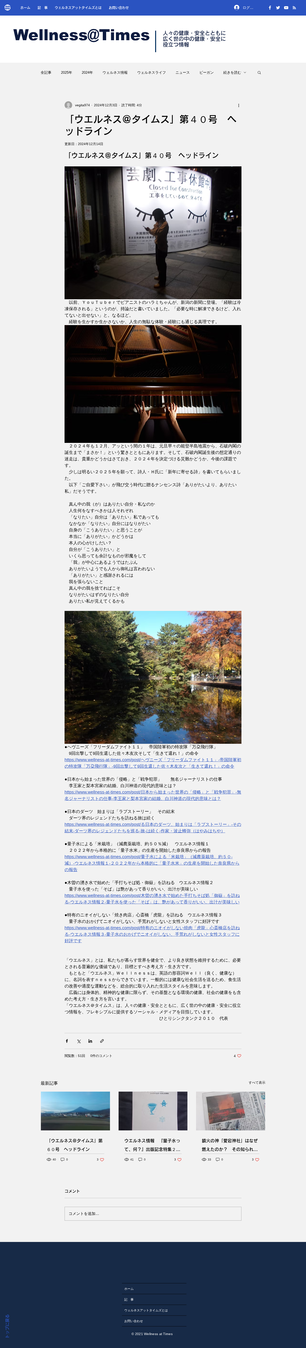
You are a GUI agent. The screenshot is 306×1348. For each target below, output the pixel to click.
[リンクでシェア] (102, 1041)
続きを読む (232, 72)
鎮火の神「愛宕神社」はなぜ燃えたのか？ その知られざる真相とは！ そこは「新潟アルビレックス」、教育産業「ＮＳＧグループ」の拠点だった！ (230, 1146)
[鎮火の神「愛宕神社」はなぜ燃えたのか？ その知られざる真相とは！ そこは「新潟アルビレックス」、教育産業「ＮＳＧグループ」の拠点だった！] (230, 1111)
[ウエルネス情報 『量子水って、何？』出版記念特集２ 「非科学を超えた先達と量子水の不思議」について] (153, 1111)
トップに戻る (7, 1326)
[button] (259, 72)
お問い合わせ (133, 1321)
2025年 (66, 72)
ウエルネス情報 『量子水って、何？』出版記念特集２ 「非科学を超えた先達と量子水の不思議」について (152, 1146)
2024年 (87, 72)
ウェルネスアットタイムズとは (146, 1310)
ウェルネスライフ (151, 72)
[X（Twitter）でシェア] (78, 1041)
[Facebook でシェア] (67, 1041)
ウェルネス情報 (115, 72)
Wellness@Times (81, 34)
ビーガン (206, 72)
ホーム (129, 1288)
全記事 (46, 72)
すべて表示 (257, 1082)
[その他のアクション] (238, 105)
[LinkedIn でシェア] (90, 1041)
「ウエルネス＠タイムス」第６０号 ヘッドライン (75, 1145)
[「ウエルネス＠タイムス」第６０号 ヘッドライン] (75, 1111)
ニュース (182, 72)
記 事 (129, 1299)
